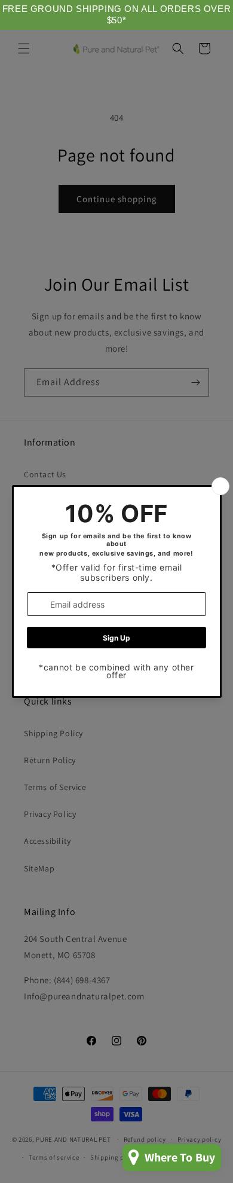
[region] (116, 15)
